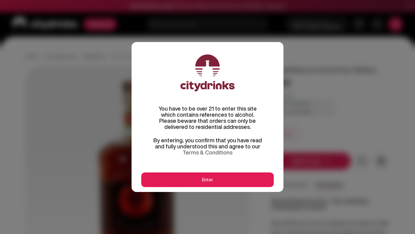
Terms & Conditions (207, 152)
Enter (207, 180)
